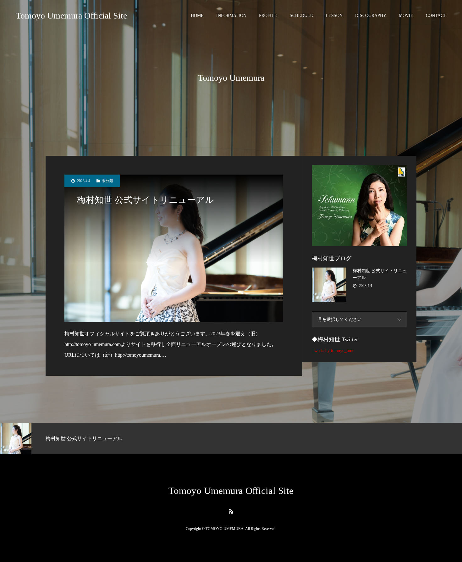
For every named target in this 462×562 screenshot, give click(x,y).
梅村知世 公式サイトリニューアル (145, 200)
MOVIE (406, 15)
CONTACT (436, 15)
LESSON (334, 15)
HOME (197, 15)
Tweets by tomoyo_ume (333, 350)
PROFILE (268, 15)
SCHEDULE (301, 15)
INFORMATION (231, 15)
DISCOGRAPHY (370, 15)
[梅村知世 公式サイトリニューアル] (173, 248)
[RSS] (231, 511)
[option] (77, 438)
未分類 (107, 181)
